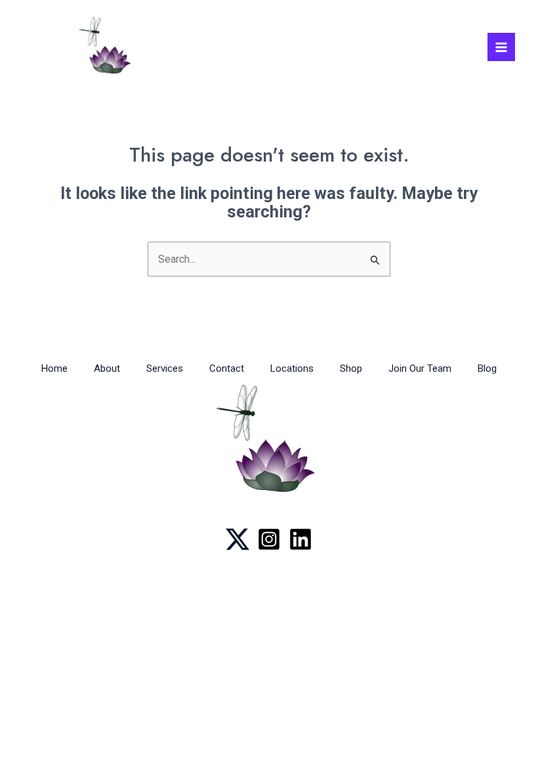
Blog (487, 368)
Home (54, 368)
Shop (351, 368)
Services (164, 368)
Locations (292, 368)
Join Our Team (419, 368)
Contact (226, 368)
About (107, 368)
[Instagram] (269, 539)
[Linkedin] (300, 539)
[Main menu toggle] (501, 46)
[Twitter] (237, 539)
